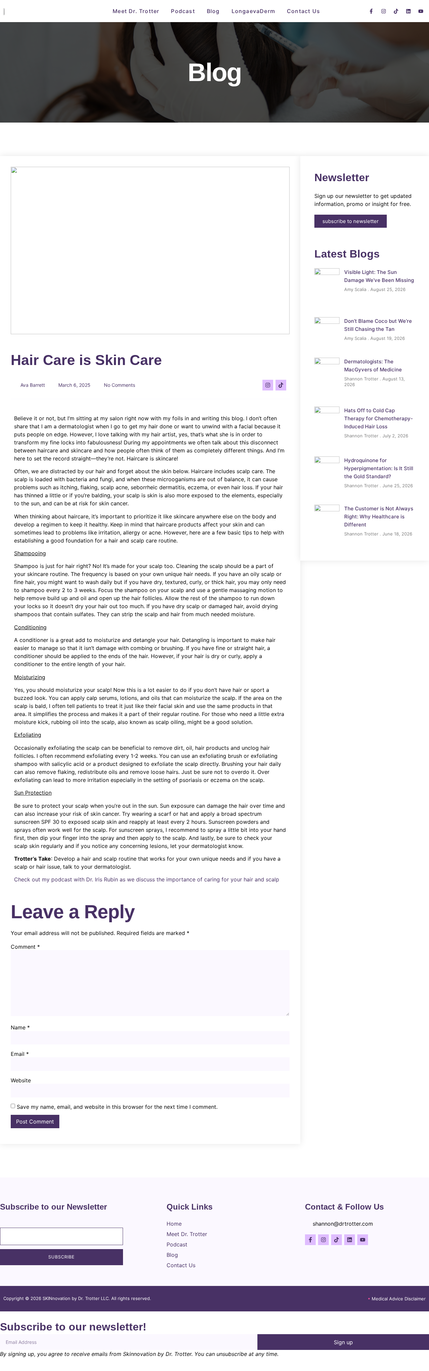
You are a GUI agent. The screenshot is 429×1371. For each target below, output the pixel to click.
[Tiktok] (396, 11)
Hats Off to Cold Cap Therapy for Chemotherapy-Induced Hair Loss (378, 418)
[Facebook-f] (371, 11)
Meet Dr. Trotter (136, 11)
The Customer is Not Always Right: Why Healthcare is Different (378, 516)
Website (21, 1080)
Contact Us (303, 11)
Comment (25, 946)
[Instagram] (383, 11)
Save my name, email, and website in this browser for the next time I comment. (117, 1106)
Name (20, 1027)
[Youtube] (421, 11)
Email (20, 1054)
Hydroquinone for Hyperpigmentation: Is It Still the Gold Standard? (378, 468)
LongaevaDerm (253, 11)
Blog (213, 11)
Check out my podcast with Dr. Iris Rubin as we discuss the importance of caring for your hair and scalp (146, 879)
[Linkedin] (408, 11)
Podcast (183, 11)
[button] (337, 10)
